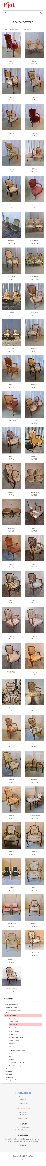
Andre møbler (15, 29)
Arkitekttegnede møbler (17, 1050)
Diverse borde (14, 1031)
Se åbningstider (23, 1103)
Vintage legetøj (11, 1080)
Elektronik (9, 1077)
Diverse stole (13, 1022)
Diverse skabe (14, 1041)
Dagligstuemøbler (12, 1007)
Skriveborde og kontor (17, 1037)
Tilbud (7, 1013)
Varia (8, 1069)
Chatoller (12, 1047)
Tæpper (12, 1018)
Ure (10, 1053)
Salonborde (13, 1034)
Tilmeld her (23, 1145)
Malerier (9, 1074)
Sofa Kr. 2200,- (11, 420)
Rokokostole (13, 1025)
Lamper (9, 1072)
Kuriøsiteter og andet (16, 1063)
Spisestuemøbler (12, 1004)
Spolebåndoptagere (16, 1066)
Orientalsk (12, 1044)
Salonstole (13, 1028)
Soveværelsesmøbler (14, 1010)
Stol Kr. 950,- (11, 672)
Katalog (4, 29)
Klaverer (12, 1060)
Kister (11, 1056)
